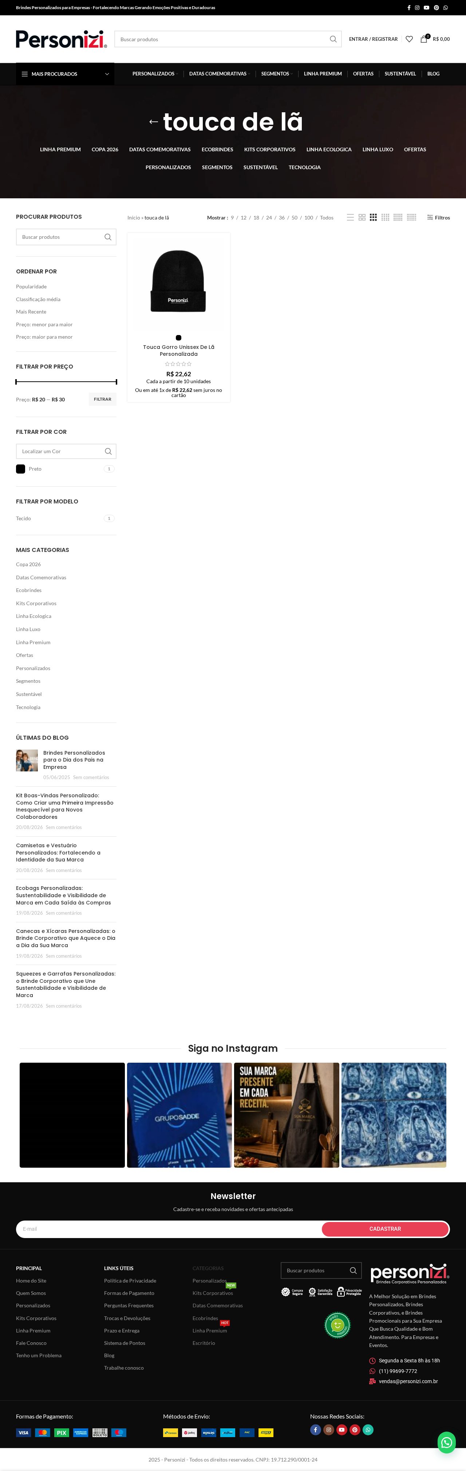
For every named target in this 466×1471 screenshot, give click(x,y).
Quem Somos (31, 1293)
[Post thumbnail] (27, 765)
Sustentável (29, 694)
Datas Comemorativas (41, 577)
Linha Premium (33, 642)
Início (133, 217)
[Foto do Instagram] (72, 1115)
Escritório (204, 1343)
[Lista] (350, 217)
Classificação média (38, 299)
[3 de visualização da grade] (373, 217)
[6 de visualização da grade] (411, 217)
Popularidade (31, 286)
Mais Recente (31, 311)
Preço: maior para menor (44, 337)
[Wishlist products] (409, 39)
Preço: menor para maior (44, 324)
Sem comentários (91, 777)
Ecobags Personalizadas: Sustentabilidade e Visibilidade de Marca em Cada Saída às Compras (63, 895)
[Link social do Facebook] (409, 8)
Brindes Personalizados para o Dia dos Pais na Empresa (74, 760)
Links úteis (119, 1268)
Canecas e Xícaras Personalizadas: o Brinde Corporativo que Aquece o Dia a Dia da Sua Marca (65, 938)
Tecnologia (28, 707)
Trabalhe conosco (124, 1368)
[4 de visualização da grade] (385, 217)
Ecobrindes (29, 590)
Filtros (442, 217)
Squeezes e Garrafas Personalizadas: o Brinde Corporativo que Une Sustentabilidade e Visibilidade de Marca (65, 984)
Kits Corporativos (36, 603)
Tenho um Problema (39, 1355)
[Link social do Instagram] (417, 8)
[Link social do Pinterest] (436, 8)
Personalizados (33, 668)
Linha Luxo (28, 629)
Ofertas (24, 655)
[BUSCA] (333, 39)
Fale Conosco (31, 1343)
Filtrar (102, 399)
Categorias (208, 1268)
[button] (447, 1443)
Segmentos (28, 681)
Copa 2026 (28, 564)
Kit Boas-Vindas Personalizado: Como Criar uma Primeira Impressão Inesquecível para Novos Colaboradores (65, 806)
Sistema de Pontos (124, 1343)
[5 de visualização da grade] (398, 217)
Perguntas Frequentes (129, 1305)
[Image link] (71, 1432)
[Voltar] (154, 122)
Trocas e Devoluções (127, 1318)
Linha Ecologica (33, 616)
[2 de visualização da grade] (362, 217)
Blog (109, 1355)
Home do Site (31, 1280)
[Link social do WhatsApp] (445, 8)
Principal (29, 1268)
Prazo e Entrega (121, 1330)
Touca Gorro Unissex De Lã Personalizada (178, 350)
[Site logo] (61, 38)
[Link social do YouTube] (427, 8)
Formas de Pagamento (129, 1293)
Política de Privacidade (130, 1280)
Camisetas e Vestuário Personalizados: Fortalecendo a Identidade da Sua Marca (58, 852)
